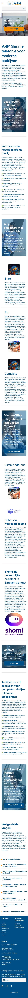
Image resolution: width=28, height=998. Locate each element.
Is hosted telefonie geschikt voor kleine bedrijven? (15, 892)
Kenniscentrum (5, 928)
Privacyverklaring (19, 927)
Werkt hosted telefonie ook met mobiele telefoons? (14, 885)
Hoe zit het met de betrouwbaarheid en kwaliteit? (14, 899)
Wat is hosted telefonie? (12, 859)
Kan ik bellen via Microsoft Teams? (12, 906)
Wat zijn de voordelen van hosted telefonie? (15, 872)
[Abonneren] (24, 980)
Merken (3, 926)
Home (3, 922)
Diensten (4, 924)
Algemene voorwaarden (18, 924)
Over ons (4, 930)
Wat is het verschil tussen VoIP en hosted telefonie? (14, 865)
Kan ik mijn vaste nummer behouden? (12, 879)
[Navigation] (2, 3)
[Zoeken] (24, 9)
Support (4, 935)
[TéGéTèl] (14, 3)
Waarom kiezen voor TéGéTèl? (14, 912)
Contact (4, 932)
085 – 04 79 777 (12, 945)
